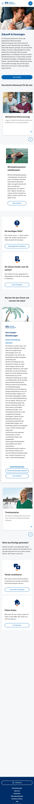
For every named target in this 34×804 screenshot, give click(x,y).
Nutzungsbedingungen (17, 796)
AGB (17, 801)
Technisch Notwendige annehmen (17, 470)
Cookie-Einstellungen (17, 467)
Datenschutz (17, 793)
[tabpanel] (17, 113)
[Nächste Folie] (30, 139)
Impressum (17, 791)
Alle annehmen (17, 476)
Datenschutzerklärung (12, 340)
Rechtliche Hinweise (17, 799)
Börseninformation (17, 788)
